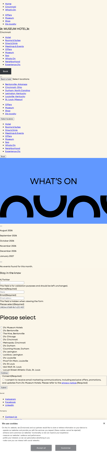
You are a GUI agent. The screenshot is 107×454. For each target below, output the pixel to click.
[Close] (104, 423)
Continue (4, 373)
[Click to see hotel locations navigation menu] (1, 76)
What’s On (10, 9)
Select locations (7, 119)
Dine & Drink (11, 43)
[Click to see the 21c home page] (14, 29)
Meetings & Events (14, 46)
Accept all (41, 447)
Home (8, 3)
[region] (53, 437)
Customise (66, 447)
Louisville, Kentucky (15, 96)
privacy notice (69, 382)
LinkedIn (9, 405)
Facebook (10, 402)
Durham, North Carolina (17, 90)
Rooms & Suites (12, 40)
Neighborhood (12, 61)
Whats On (10, 58)
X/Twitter (5, 279)
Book (5, 71)
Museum (9, 17)
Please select (12, 304)
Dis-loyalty (10, 23)
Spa (7, 55)
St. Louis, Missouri (14, 99)
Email (8, 295)
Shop (7, 20)
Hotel (8, 37)
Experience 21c (12, 64)
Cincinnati (10, 6)
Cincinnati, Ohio (13, 87)
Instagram (10, 399)
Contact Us (11, 416)
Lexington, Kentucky (15, 93)
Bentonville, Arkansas (16, 84)
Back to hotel (6, 79)
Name (8, 288)
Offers (8, 14)
